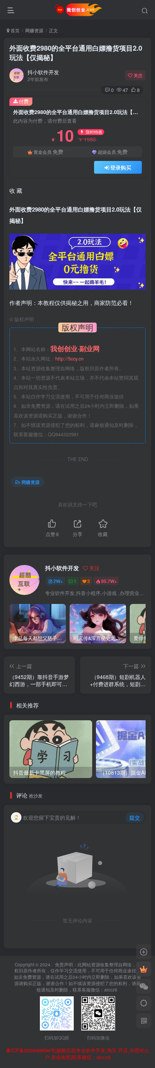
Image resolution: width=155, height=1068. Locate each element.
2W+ (58, 581)
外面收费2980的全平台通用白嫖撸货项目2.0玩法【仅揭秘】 (75, 52)
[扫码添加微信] (143, 986)
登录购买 (120, 167)
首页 (14, 30)
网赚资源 (34, 30)
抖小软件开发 (43, 72)
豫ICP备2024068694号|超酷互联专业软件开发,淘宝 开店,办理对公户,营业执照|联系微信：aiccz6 (77, 1054)
